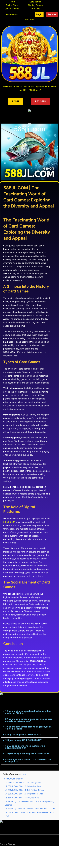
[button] (29, 712)
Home (12, 1)
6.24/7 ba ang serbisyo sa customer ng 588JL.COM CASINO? (25, 747)
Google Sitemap (7, 844)
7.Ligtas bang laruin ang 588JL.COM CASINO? (28, 753)
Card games (35, 1)
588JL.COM (9, 522)
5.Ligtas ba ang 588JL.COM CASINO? (23, 740)
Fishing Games (35, 5)
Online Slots (12, 5)
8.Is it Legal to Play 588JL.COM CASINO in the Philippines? (28, 760)
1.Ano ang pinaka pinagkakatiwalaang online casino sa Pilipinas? (28, 712)
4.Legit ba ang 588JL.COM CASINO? (23, 734)
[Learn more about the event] (29, 116)
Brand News (12, 14)
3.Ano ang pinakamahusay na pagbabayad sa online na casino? (28, 727)
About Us (35, 8)
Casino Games (12, 8)
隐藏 (24, 774)
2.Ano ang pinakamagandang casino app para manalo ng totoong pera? (28, 720)
